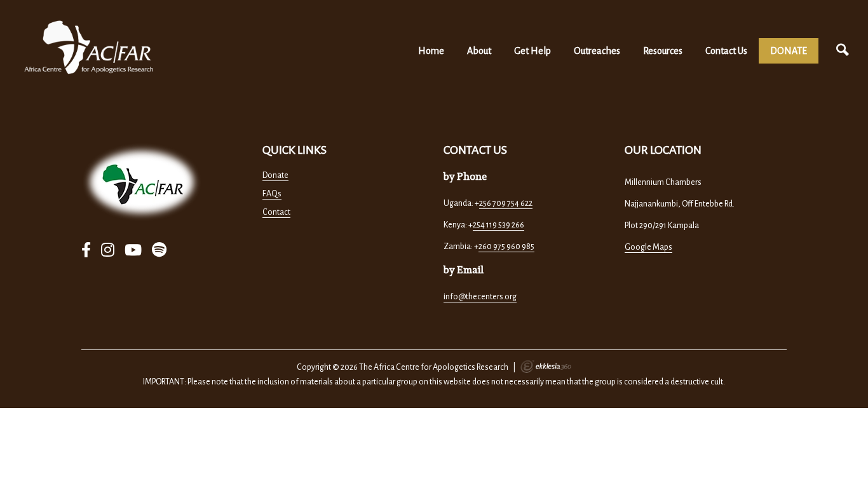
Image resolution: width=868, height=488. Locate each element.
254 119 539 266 (498, 224)
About (479, 51)
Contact (276, 212)
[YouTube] (133, 251)
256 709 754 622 (505, 203)
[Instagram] (107, 251)
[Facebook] (86, 251)
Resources (662, 51)
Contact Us (726, 51)
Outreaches (597, 51)
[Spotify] (159, 251)
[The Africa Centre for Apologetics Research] (89, 47)
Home (431, 51)
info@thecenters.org (480, 296)
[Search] (842, 50)
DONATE (788, 51)
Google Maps (648, 247)
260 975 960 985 (506, 246)
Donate (275, 175)
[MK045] (141, 182)
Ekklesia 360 (545, 366)
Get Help (532, 51)
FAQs (271, 193)
